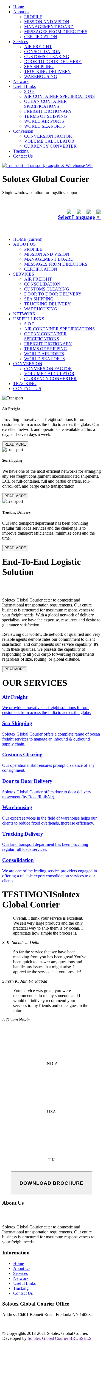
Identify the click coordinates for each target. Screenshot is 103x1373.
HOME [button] (27, 239)
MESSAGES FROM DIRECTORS (55, 31)
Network (21, 81)
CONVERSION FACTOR (48, 136)
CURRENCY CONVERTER (50, 146)
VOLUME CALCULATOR (49, 141)
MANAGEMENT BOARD (49, 26)
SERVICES (23, 274)
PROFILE (33, 16)
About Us (21, 1268)
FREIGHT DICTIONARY (48, 111)
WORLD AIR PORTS (44, 121)
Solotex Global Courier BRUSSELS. (60, 1338)
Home (18, 6)
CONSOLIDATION (42, 51)
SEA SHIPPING (39, 66)
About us (21, 11)
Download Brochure (51, 1183)
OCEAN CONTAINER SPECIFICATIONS (45, 104)
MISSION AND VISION (46, 21)
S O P (29, 91)
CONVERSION (27, 363)
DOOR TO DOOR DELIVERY (53, 61)
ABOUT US (24, 244)
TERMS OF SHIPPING (45, 116)
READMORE (14, 669)
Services (20, 41)
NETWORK (24, 314)
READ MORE (15, 444)
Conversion (23, 131)
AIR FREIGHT (38, 46)
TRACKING (25, 383)
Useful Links (24, 86)
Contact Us (23, 156)
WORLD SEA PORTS (44, 126)
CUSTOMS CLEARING (46, 56)
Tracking (21, 151)
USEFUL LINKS (28, 319)
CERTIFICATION (40, 36)
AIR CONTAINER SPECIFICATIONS (59, 96)
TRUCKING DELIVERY (47, 71)
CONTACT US (27, 388)
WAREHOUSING (40, 76)
